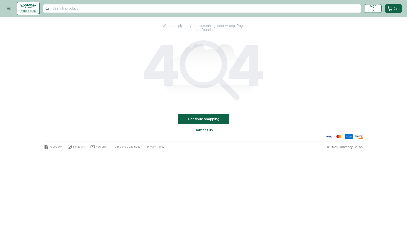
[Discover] (359, 136)
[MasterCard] (339, 136)
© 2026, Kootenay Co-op (345, 147)
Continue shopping (203, 119)
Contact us (203, 130)
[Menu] (9, 8)
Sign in (373, 8)
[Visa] (329, 136)
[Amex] (349, 136)
